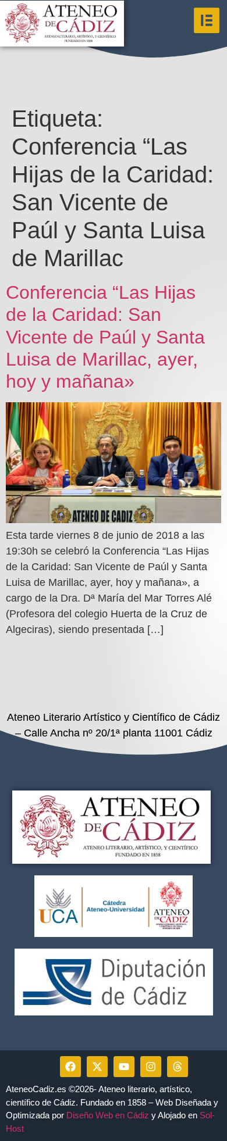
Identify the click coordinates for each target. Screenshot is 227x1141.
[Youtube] (124, 1066)
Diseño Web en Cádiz (107, 1115)
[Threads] (177, 1066)
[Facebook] (70, 1066)
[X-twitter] (97, 1066)
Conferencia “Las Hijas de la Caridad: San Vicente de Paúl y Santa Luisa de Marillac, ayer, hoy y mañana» (105, 337)
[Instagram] (150, 1066)
